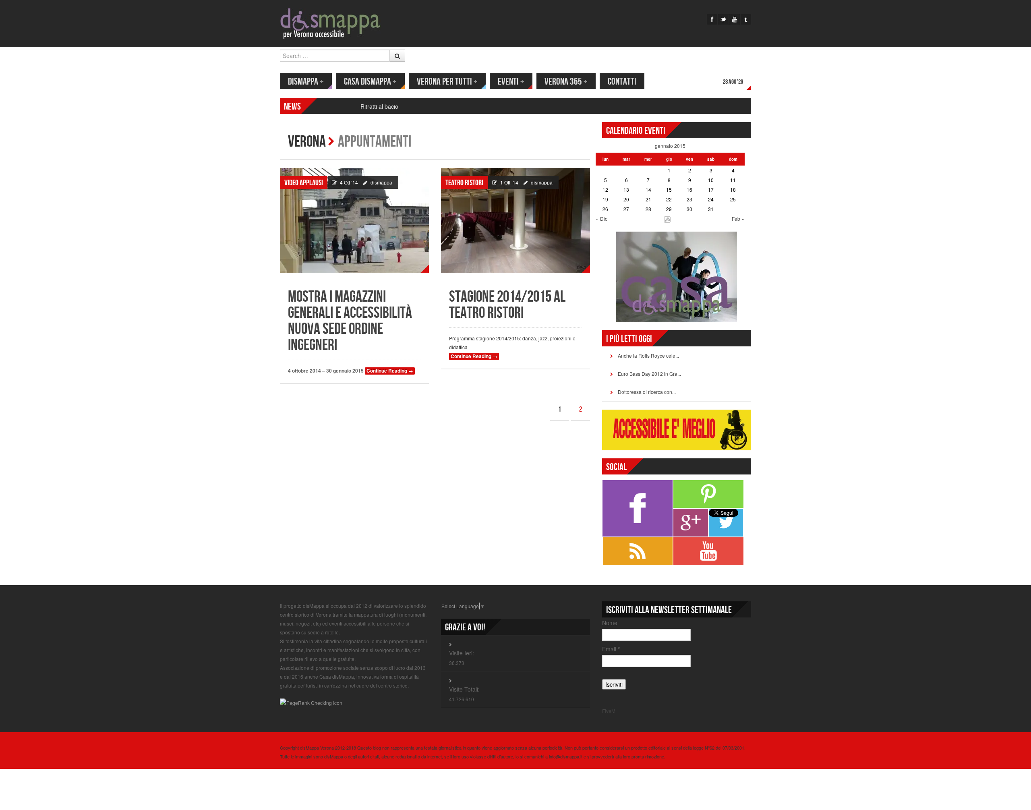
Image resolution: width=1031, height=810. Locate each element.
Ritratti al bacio (379, 106)
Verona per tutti (447, 81)
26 (605, 208)
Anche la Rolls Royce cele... (648, 355)
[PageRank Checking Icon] (311, 702)
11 (733, 179)
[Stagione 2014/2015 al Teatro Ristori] (515, 220)
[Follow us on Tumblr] (746, 19)
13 (626, 189)
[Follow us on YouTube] (734, 19)
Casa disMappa (370, 81)
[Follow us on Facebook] (712, 19)
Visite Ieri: (461, 653)
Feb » (738, 218)
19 (605, 199)
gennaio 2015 (670, 145)
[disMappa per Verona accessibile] (330, 22)
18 (733, 189)
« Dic (601, 218)
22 (669, 199)
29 (669, 208)
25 (733, 199)
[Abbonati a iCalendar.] (667, 218)
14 (648, 189)
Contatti (622, 81)
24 (711, 199)
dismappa (381, 182)
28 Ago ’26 (733, 82)
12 (605, 189)
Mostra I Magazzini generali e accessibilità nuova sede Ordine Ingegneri (350, 321)
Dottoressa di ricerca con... (647, 391)
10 (711, 179)
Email (611, 649)
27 (626, 208)
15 (669, 189)
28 (648, 208)
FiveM (608, 710)
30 (689, 208)
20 (626, 199)
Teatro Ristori (464, 183)
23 (689, 199)
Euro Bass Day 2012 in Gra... (649, 373)
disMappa (306, 81)
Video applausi (303, 183)
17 (711, 189)
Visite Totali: (464, 689)
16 (689, 189)
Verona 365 (566, 81)
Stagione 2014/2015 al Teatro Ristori (507, 305)
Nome (609, 623)
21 (648, 199)
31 (711, 208)
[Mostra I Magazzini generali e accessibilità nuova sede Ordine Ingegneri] (354, 220)
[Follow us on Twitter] (723, 19)
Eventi (511, 81)
